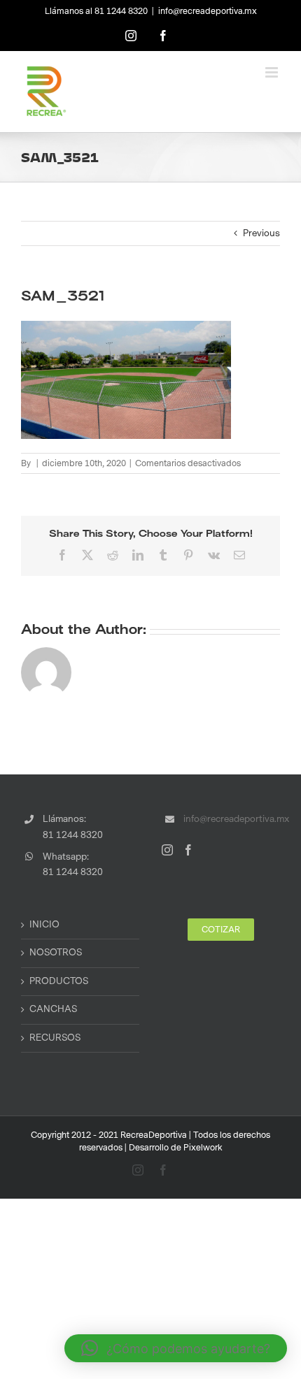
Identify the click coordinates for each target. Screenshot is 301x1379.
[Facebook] (188, 849)
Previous (261, 233)
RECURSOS (54, 1038)
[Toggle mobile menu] (272, 72)
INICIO (44, 924)
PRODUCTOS (58, 981)
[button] (175, 1348)
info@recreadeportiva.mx (207, 11)
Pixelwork (203, 1147)
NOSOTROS (55, 952)
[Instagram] (167, 849)
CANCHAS (53, 1009)
